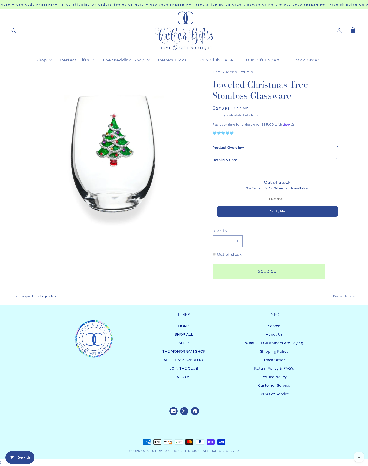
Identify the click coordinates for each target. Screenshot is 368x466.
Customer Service (274, 385)
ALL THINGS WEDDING (184, 360)
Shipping (219, 115)
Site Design (190, 450)
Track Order (274, 360)
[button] (14, 30)
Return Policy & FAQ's (274, 368)
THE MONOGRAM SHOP (184, 351)
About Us (274, 334)
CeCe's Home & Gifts (160, 450)
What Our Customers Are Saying (274, 343)
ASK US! (184, 377)
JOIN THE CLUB (184, 368)
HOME (184, 326)
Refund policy (274, 377)
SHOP (184, 343)
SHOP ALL (184, 334)
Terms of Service (274, 394)
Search (274, 326)
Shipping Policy (274, 351)
